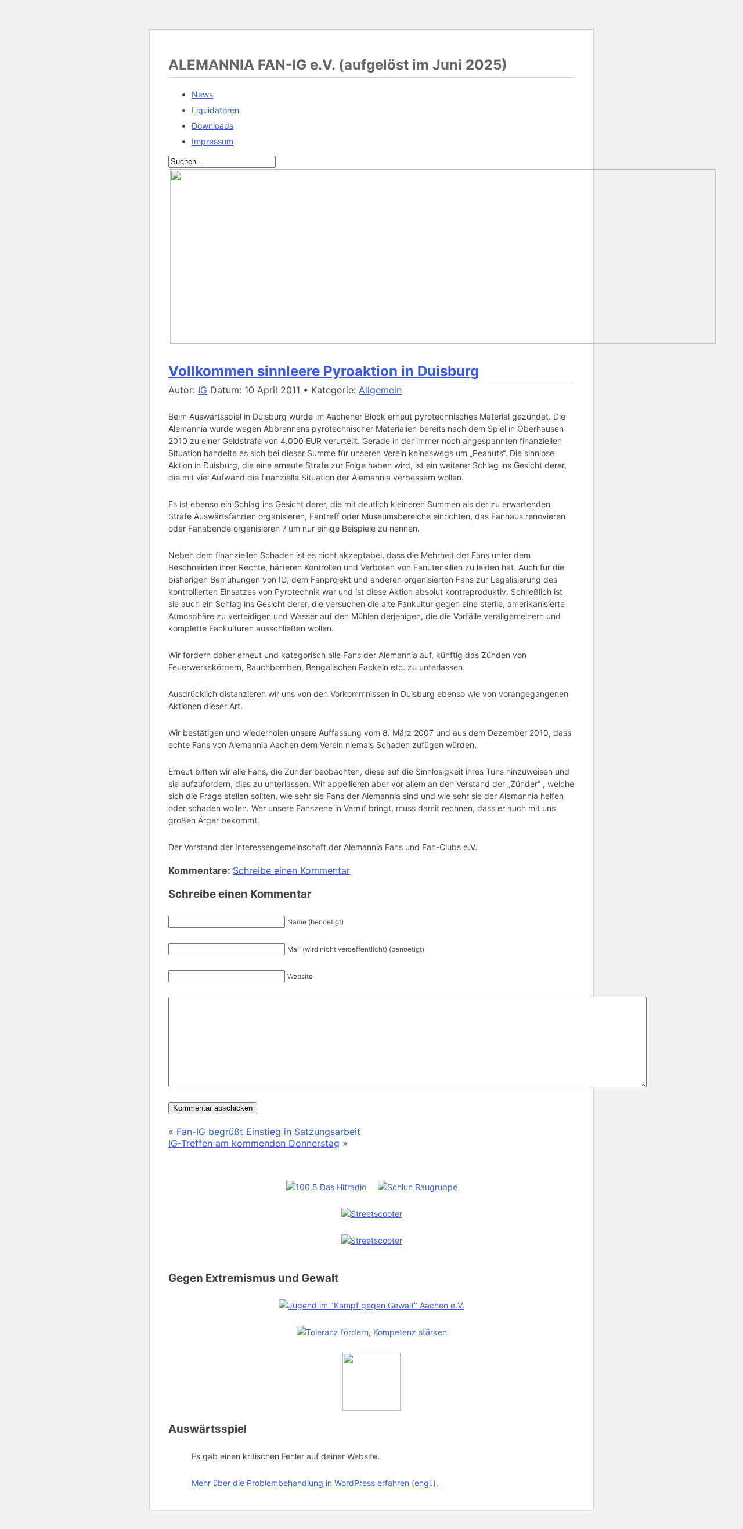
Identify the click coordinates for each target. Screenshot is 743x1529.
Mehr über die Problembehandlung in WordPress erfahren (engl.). (315, 1483)
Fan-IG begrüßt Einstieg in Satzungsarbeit (268, 1131)
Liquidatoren (215, 110)
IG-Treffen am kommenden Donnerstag (254, 1143)
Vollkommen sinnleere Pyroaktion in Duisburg (323, 371)
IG (202, 390)
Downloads (212, 126)
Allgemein (380, 390)
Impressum (212, 141)
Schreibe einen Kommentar (291, 870)
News (202, 94)
